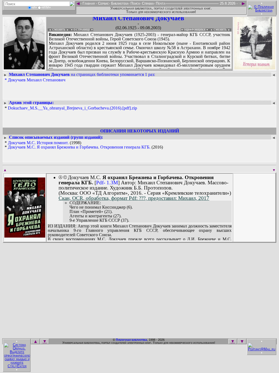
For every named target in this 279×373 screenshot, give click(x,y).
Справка (147, 3)
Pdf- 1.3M (107, 182)
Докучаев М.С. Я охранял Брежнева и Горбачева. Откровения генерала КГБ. (79, 147)
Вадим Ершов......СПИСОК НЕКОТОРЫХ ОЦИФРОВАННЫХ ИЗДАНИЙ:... (139, 69)
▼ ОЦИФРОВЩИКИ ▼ (194, 29)
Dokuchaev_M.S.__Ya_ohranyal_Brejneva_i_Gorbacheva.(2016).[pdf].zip (72, 108)
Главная (88, 3)
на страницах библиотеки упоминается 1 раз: (82, 74)
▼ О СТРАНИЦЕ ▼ (82, 29)
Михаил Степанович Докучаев (138, 18)
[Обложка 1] (24, 236)
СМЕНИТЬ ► (222, 29)
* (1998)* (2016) (84, 145)
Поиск (134, 3)
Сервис (103, 3)
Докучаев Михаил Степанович (36, 80)
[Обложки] (254, 67)
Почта (160, 3)
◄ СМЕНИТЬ (56, 29)
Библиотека (119, 3)
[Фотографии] (24, 67)
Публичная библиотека (131, 339)
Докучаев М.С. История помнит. (38, 142)
